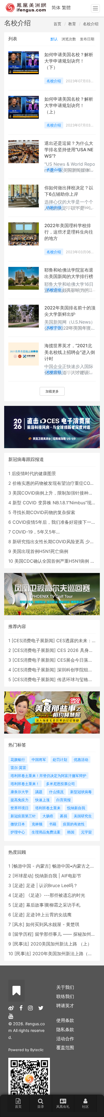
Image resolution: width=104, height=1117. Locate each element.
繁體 (66, 7)
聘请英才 (65, 1005)
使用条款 (65, 1020)
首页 (57, 23)
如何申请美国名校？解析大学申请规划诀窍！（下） (68, 61)
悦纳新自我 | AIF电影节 (58, 875)
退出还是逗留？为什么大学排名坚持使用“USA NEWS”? (68, 149)
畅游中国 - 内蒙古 (31, 866)
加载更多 (52, 391)
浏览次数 (69, 39)
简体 (56, 7)
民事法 (20, 944)
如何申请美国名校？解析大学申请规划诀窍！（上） (68, 105)
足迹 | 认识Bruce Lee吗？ (52, 885)
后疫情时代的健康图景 (34, 473)
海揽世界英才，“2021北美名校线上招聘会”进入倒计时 (69, 352)
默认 (54, 39)
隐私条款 (65, 1029)
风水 (18, 924)
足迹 (18, 885)
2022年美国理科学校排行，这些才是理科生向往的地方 (68, 232)
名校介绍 (90, 23)
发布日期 (87, 39)
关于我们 (65, 987)
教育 (72, 23)
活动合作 (65, 1038)
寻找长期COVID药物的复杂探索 (43, 512)
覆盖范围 (65, 1047)
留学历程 (23, 934)
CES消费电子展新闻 (33, 640)
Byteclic (37, 1050)
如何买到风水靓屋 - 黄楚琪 (52, 924)
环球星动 (23, 875)
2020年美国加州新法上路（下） (64, 953)
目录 (40, 1107)
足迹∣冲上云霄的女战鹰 (49, 914)
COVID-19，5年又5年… (36, 532)
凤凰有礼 (63, 1107)
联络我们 (65, 996)
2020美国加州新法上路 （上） (61, 944)
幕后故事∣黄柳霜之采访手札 (53, 905)
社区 (85, 1107)
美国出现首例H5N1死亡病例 (40, 551)
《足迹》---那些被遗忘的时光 (55, 895)
